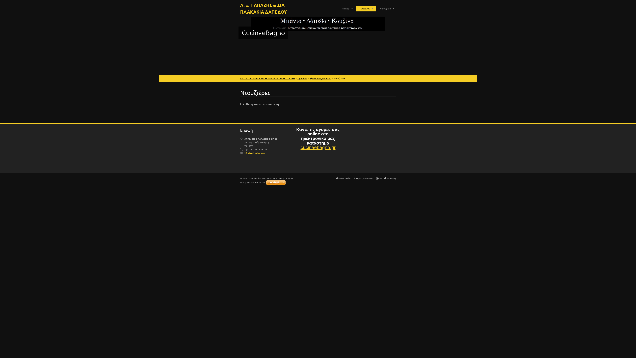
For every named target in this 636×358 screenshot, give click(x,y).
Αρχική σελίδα (344, 178)
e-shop (345, 8)
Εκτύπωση (391, 178)
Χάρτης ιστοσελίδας (364, 178)
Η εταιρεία (385, 8)
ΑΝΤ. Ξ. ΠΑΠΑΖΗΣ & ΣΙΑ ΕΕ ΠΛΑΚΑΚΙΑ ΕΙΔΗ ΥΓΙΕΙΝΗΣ (267, 78)
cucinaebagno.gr (318, 147)
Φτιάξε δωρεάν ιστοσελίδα (252, 182)
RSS (380, 178)
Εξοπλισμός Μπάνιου (320, 78)
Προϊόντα (365, 8)
